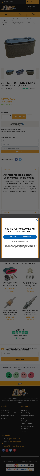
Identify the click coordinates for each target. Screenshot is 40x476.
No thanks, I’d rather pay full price (20, 241)
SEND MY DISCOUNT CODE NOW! (20, 237)
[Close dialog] (36, 219)
